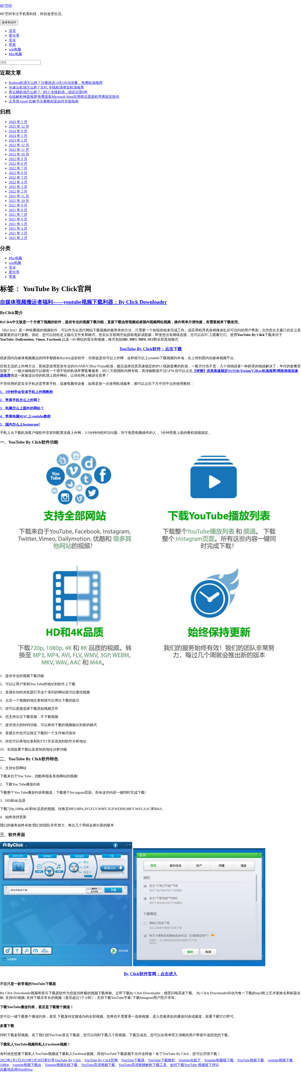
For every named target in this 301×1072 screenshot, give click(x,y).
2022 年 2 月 (18, 191)
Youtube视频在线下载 (61, 1065)
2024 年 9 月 (18, 131)
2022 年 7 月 (18, 168)
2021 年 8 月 (18, 210)
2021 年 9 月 (18, 205)
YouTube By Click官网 (101, 1060)
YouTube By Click (68, 1060)
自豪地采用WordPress (16, 1069)
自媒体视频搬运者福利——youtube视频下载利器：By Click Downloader (83, 302)
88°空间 (6, 6)
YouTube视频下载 (250, 1060)
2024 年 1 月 (18, 136)
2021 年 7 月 (18, 214)
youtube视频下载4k (26, 1065)
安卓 (12, 40)
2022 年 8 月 (18, 163)
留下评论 (212, 1065)
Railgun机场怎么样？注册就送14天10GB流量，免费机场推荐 (55, 83)
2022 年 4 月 (18, 182)
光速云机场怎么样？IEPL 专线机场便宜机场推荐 (46, 87)
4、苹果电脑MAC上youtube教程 (25, 416)
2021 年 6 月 (18, 219)
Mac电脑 (15, 54)
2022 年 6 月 (18, 173)
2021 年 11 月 (19, 196)
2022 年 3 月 (18, 187)
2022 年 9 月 (18, 159)
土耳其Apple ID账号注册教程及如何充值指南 (43, 101)
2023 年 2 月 (18, 140)
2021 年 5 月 (18, 224)
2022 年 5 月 (18, 177)
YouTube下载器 (133, 1060)
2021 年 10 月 (19, 201)
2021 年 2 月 (18, 238)
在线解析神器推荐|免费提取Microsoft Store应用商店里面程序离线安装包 (64, 97)
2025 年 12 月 (19, 126)
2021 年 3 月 (18, 233)
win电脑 (15, 49)
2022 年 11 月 (19, 150)
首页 (12, 31)
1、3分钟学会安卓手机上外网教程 (26, 392)
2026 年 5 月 (18, 122)
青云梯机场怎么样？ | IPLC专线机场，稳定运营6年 (48, 92)
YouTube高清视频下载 (98, 1065)
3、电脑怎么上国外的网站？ (22, 408)
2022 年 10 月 (19, 154)
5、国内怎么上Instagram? (20, 424)
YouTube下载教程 (161, 1060)
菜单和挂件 (9, 22)
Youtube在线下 (189, 1060)
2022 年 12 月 (19, 145)
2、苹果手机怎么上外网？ (20, 400)
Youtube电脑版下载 (219, 1060)
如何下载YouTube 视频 (187, 1065)
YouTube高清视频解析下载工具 (143, 1065)
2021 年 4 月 (18, 228)
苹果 (12, 45)
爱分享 (14, 35)
